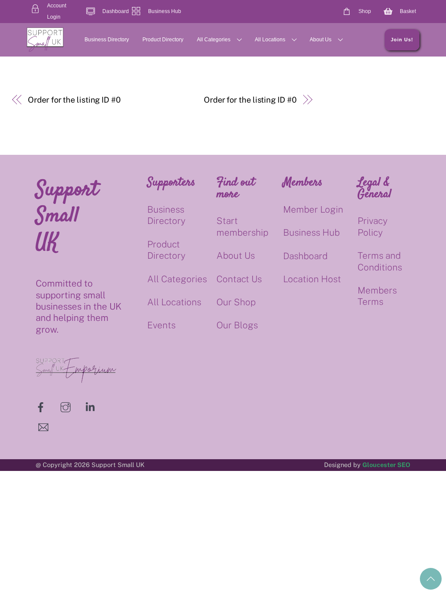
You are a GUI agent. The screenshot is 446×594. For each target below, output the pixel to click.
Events (161, 325)
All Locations (270, 40)
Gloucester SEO (386, 464)
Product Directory (162, 40)
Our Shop (236, 302)
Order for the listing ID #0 (74, 99)
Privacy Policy (373, 226)
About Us (320, 40)
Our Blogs (237, 325)
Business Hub (311, 232)
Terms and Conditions (380, 261)
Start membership (242, 226)
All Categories (213, 40)
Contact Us (239, 279)
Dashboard (305, 255)
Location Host (312, 279)
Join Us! (402, 39)
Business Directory (106, 40)
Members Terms (377, 296)
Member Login (313, 209)
